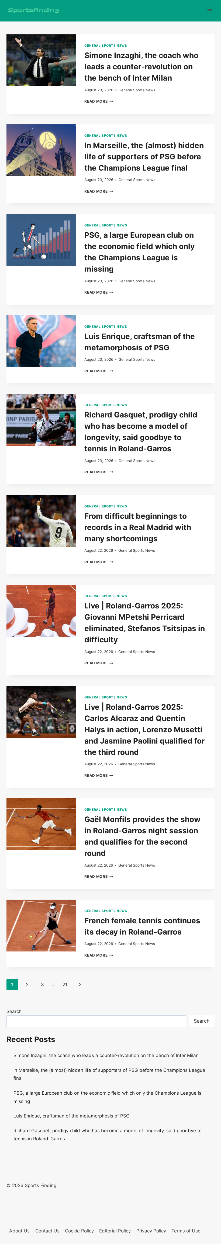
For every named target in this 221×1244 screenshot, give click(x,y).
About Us (19, 1231)
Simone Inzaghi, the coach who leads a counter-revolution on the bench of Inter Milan (141, 66)
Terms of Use (186, 1231)
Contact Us (47, 1231)
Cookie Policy (79, 1231)
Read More (98, 101)
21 (65, 984)
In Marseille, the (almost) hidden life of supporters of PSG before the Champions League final (144, 156)
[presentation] (41, 60)
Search (14, 1011)
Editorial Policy (115, 1231)
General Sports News (105, 46)
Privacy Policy (151, 1231)
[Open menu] (210, 10)
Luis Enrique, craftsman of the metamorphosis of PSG (71, 1116)
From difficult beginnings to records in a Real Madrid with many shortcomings (137, 527)
